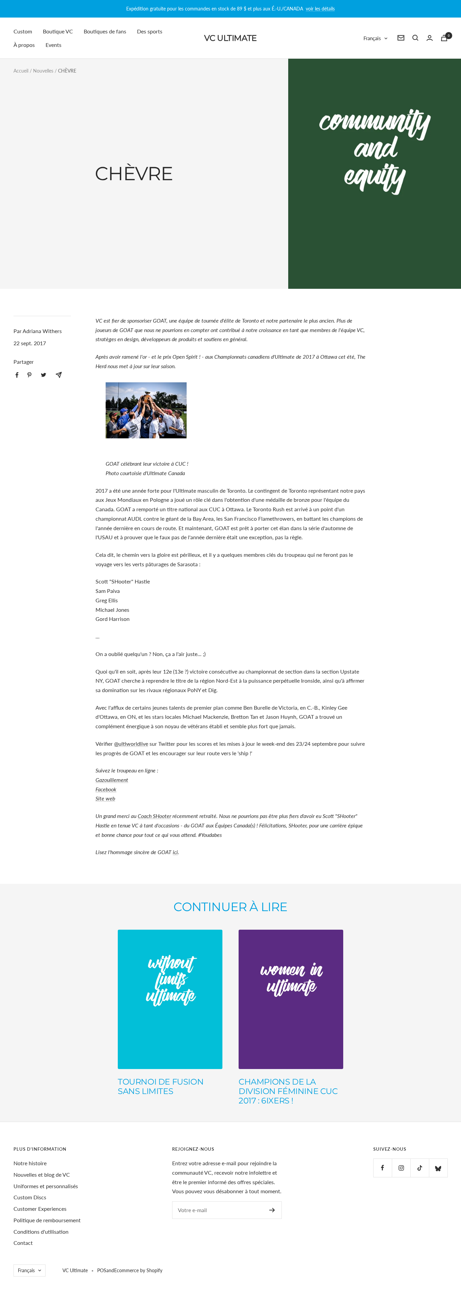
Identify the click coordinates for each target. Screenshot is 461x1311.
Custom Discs (29, 1197)
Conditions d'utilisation (41, 1231)
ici (175, 852)
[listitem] (17, 375)
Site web (105, 798)
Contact (23, 1242)
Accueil (20, 71)
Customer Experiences (39, 1208)
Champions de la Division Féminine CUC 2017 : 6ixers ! (288, 1091)
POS (101, 1270)
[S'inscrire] (272, 1210)
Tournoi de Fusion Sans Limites (161, 1086)
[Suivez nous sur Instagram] (401, 1167)
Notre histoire (30, 1163)
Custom (22, 31)
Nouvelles (43, 71)
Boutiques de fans (105, 31)
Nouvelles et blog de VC (41, 1174)
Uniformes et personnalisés (45, 1186)
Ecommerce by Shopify (138, 1270)
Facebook (106, 789)
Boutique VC (58, 31)
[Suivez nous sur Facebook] (382, 1167)
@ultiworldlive (131, 743)
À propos (24, 44)
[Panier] (444, 38)
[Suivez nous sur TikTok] (419, 1167)
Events (53, 44)
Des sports (149, 31)
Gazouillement (112, 779)
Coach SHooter (154, 816)
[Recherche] (415, 38)
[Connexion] (430, 38)
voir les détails (320, 8)
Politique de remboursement (47, 1220)
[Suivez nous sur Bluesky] (438, 1167)
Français (372, 38)
